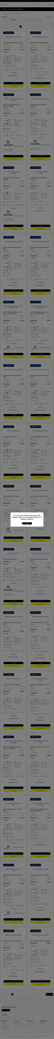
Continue (27, 523)
